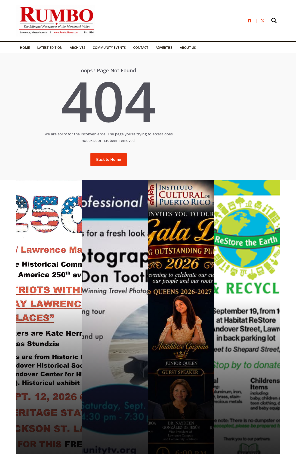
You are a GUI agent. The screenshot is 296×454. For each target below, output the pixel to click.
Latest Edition (49, 47)
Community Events (109, 47)
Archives (77, 47)
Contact (140, 47)
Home (25, 47)
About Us (188, 47)
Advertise (164, 47)
